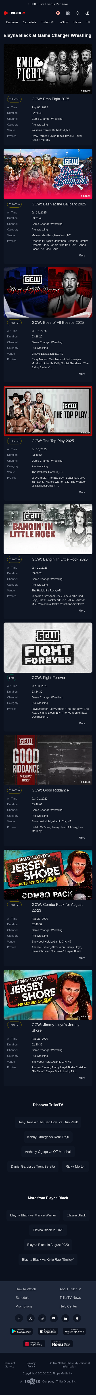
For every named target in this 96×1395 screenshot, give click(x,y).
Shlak (35, 827)
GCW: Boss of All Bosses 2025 (58, 322)
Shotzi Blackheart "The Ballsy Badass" (62, 600)
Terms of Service (9, 1365)
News (77, 22)
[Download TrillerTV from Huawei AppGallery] (34, 1343)
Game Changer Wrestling (47, 118)
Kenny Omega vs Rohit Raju (48, 1137)
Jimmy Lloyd (47, 712)
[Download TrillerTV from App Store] (48, 1331)
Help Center (68, 1306)
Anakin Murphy (41, 139)
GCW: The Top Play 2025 (53, 441)
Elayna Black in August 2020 (48, 1245)
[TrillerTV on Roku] (62, 1343)
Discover (12, 22)
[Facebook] (19, 1318)
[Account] (87, 13)
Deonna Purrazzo (42, 240)
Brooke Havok (73, 135)
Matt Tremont (57, 359)
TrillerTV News (70, 1297)
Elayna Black (56, 135)
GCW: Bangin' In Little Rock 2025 (60, 559)
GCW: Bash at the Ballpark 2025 (59, 204)
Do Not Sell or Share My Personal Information (69, 1365)
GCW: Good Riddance (50, 790)
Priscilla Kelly (52, 363)
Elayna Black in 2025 (48, 1230)
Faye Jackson (40, 708)
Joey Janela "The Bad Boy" (60, 244)
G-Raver (45, 827)
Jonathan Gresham (66, 240)
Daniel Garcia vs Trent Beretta (33, 1166)
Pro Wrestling (40, 124)
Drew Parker (39, 135)
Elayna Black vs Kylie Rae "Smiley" (48, 1259)
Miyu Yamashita (41, 604)
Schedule (29, 22)
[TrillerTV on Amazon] (74, 1331)
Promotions (24, 1306)
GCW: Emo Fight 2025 (50, 99)
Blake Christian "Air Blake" (68, 604)
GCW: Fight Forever (48, 678)
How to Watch (26, 1289)
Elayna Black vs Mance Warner (33, 1215)
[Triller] (77, 1318)
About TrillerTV (70, 1289)
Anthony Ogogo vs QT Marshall (48, 1152)
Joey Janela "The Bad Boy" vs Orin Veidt (48, 1122)
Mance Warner (54, 481)
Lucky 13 (68, 1071)
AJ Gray (72, 827)
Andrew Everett (41, 947)
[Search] (78, 13)
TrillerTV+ (48, 22)
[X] (31, 1318)
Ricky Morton (40, 359)
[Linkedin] (65, 1318)
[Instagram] (42, 1318)
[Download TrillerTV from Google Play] (21, 1331)
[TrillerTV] (14, 13)
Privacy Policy (31, 1365)
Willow (64, 22)
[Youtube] (54, 1318)
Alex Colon (58, 947)
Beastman (72, 477)
